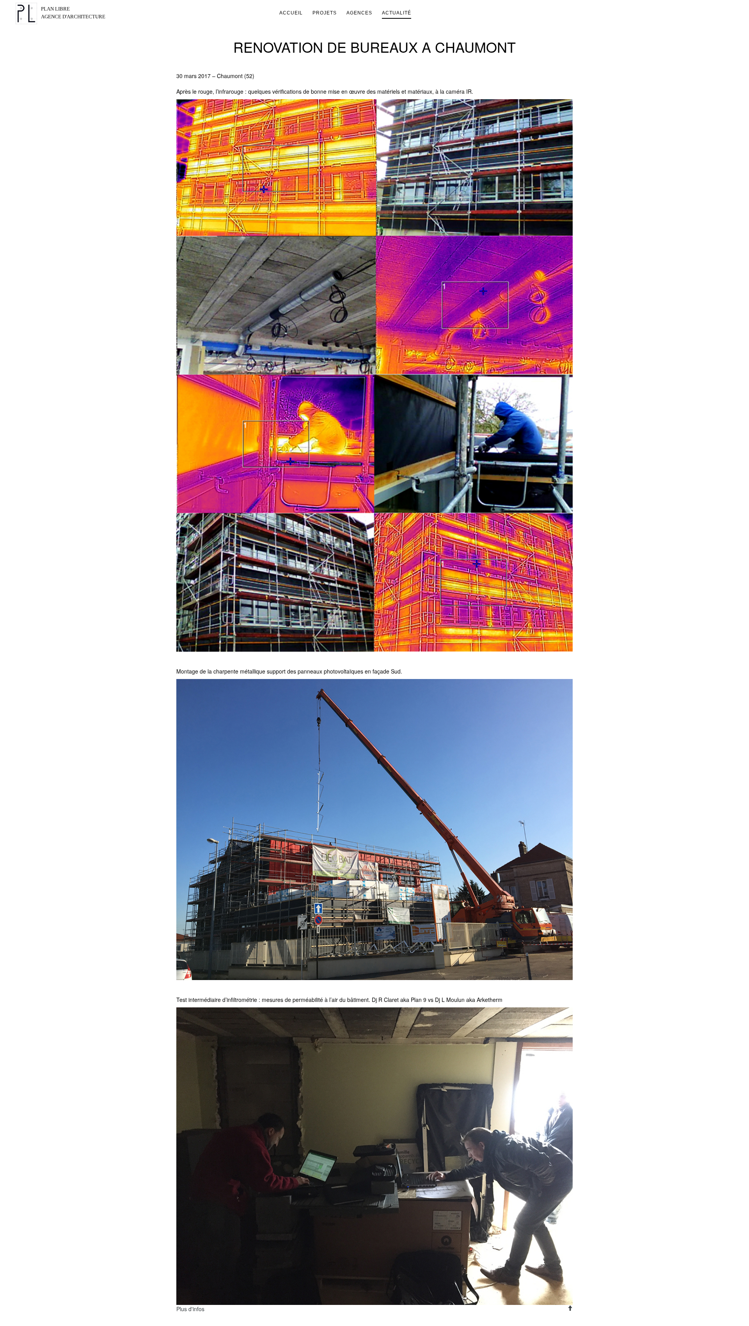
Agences (359, 13)
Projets (324, 13)
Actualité (396, 13)
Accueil (291, 13)
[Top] (570, 1308)
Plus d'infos (190, 1309)
